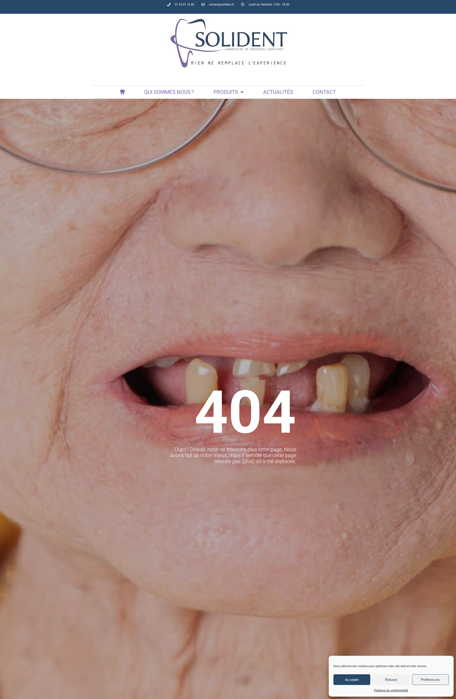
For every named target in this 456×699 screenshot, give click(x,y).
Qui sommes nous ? (169, 92)
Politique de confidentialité (391, 690)
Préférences (430, 680)
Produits (226, 92)
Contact (324, 92)
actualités (278, 92)
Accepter (352, 680)
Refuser (391, 680)
